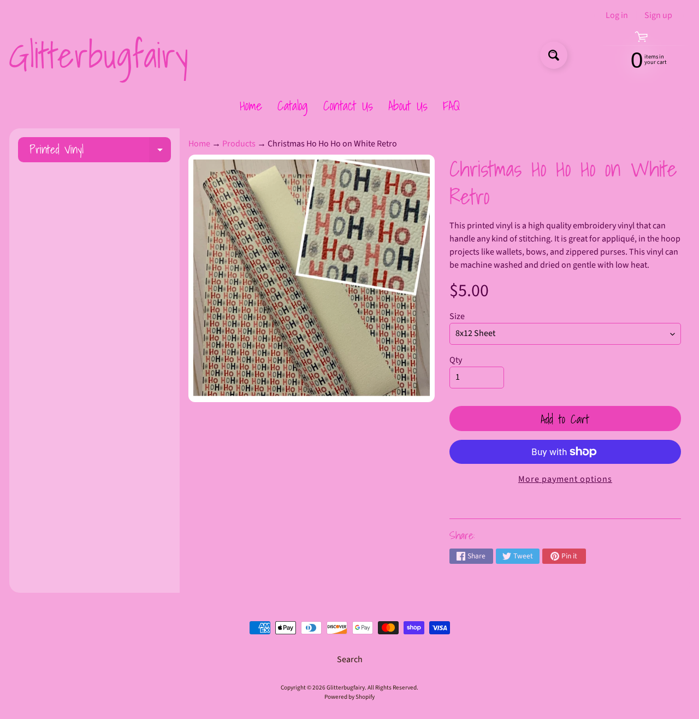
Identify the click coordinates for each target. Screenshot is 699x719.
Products (239, 144)
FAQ (451, 105)
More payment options (565, 479)
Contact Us (348, 105)
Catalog (292, 105)
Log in (617, 15)
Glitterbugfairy (98, 55)
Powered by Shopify (349, 697)
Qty (455, 360)
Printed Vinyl (100, 151)
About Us (408, 105)
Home (251, 105)
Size (457, 316)
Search (350, 659)
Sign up (658, 15)
